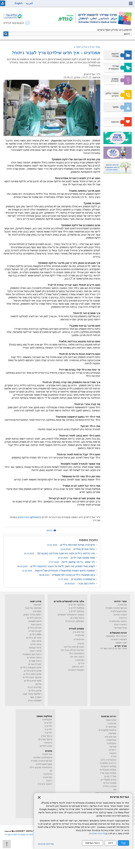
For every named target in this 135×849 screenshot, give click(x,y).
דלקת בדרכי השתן (32, 614)
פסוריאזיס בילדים (32, 680)
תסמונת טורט (34, 700)
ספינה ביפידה (109, 786)
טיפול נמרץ (46, 736)
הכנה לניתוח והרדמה (74, 647)
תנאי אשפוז (121, 642)
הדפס (50, 530)
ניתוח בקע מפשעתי (31, 654)
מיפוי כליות (35, 644)
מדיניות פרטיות (46, 844)
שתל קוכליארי (120, 628)
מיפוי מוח (36, 641)
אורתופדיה (79, 639)
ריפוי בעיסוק (78, 666)
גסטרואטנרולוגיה (44, 764)
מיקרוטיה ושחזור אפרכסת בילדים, (71, 544)
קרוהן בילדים (35, 690)
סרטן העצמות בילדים (30, 667)
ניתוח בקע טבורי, (80, 583)
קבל (123, 843)
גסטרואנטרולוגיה (118, 611)
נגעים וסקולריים (108, 779)
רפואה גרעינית (45, 784)
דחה (110, 843)
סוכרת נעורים (34, 664)
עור (114, 789)
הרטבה (112, 753)
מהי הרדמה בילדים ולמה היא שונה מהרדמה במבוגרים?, (59, 553)
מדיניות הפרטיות (97, 833)
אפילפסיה (111, 740)
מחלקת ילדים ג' (76, 611)
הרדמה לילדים (34, 618)
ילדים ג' (48, 729)
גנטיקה (112, 746)
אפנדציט (37, 611)
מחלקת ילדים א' (76, 605)
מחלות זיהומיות (108, 766)
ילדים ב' (48, 726)
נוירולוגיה (47, 774)
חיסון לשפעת (34, 621)
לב (51, 771)
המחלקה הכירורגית (75, 621)
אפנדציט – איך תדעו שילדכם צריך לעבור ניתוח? (56, 52)
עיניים (81, 663)
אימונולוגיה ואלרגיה (42, 757)
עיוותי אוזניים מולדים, (77, 549)
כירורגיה (123, 618)
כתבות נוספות (88, 540)
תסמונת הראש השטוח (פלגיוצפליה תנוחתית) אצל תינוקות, (58, 570)
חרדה (113, 756)
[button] (5, 33)
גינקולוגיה (111, 743)
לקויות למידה (34, 631)
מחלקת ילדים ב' (76, 608)
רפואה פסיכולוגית (118, 621)
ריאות (49, 780)
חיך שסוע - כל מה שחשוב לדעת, (72, 562)
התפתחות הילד (76, 653)
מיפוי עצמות (35, 647)
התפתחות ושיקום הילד (40, 767)
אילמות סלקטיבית (107, 730)
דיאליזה (112, 750)
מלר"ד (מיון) (110, 776)
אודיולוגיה (47, 754)
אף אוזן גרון (78, 632)
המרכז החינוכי (120, 614)
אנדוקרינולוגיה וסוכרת (41, 761)
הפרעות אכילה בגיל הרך (72, 650)
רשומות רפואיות (119, 639)
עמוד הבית (95, 47)
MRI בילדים (35, 634)
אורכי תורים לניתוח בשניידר (113, 648)
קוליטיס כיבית (34, 687)
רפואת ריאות (120, 624)
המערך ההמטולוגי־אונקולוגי (70, 614)
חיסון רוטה (36, 624)
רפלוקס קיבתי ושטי (32, 694)
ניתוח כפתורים (34, 657)
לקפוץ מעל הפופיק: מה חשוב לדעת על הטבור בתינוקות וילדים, (56, 566)
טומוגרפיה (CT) (108, 760)
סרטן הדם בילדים (32, 671)
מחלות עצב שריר (108, 773)
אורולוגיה (122, 605)
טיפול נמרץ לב (77, 618)
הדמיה (81, 643)
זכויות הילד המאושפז (116, 636)
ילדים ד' (48, 733)
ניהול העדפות (92, 843)
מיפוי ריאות (35, 651)
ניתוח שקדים (35, 661)
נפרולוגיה (79, 660)
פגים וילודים (46, 746)
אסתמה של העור (33, 608)
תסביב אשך (35, 697)
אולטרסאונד (111, 720)
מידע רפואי (81, 47)
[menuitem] (117, 55)
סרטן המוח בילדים (32, 674)
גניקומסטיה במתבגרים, (76, 579)
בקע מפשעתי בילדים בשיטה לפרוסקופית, (67, 574)
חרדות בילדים (34, 628)
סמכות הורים (109, 783)
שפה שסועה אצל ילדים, (76, 557)
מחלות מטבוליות (108, 770)
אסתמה (37, 605)
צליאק (38, 684)
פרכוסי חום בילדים (32, 677)
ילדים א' (48, 723)
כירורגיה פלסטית (108, 763)
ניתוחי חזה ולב (77, 657)
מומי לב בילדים (33, 638)
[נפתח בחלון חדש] (67, 18)
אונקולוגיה (47, 719)
